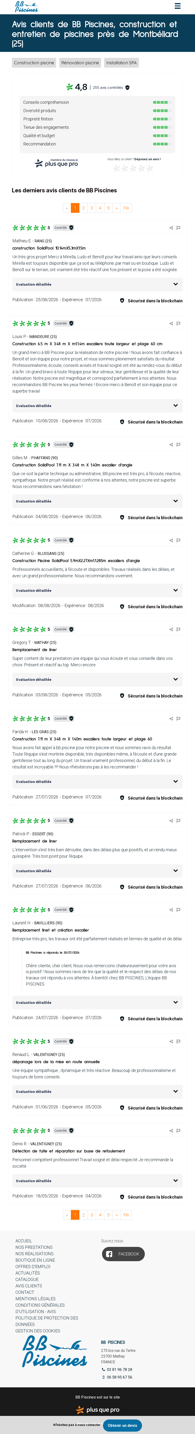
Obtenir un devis (122, 1425)
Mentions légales (35, 1298)
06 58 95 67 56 (119, 1377)
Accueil (23, 1240)
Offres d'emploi (32, 1266)
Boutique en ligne (35, 1260)
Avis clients (28, 1285)
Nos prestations (34, 1247)
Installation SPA (121, 62)
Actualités (27, 1272)
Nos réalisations (34, 1253)
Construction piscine (34, 62)
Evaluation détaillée (33, 284)
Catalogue (27, 1279)
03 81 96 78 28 (119, 1369)
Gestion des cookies (37, 1330)
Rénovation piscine (80, 62)
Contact (24, 1292)
